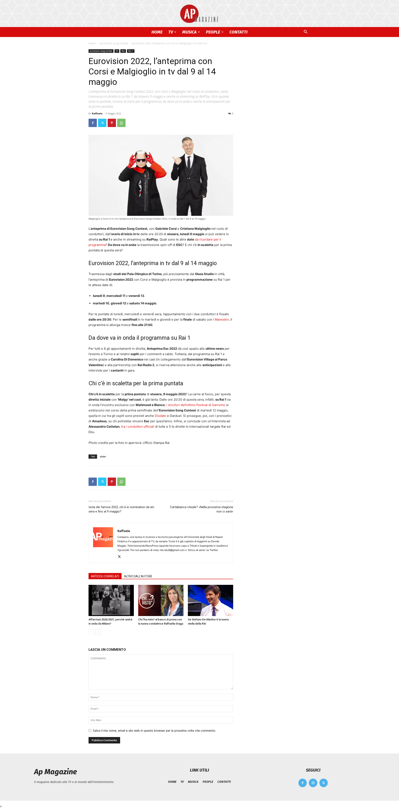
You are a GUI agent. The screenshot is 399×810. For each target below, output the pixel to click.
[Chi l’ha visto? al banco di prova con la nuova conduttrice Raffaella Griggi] (160, 600)
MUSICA (189, 32)
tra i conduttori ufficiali (137, 426)
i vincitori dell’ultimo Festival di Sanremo (195, 405)
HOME (157, 32)
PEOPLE (213, 32)
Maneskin (222, 319)
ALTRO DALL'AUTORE (138, 576)
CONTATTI (238, 32)
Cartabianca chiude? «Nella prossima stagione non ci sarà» (201, 509)
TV (170, 32)
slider (103, 456)
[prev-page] (91, 632)
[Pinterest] (112, 123)
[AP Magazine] (199, 13)
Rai (123, 50)
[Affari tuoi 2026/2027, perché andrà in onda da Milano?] (111, 600)
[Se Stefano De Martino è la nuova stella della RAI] (210, 600)
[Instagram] (313, 783)
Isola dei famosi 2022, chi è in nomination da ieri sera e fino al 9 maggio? (121, 509)
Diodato (160, 416)
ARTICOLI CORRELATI (105, 576)
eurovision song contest (114, 43)
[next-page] (97, 632)
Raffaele (97, 113)
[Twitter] (102, 123)
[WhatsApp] (121, 123)
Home (92, 43)
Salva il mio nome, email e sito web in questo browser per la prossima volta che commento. (154, 730)
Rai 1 (130, 50)
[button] (305, 32)
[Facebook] (93, 123)
